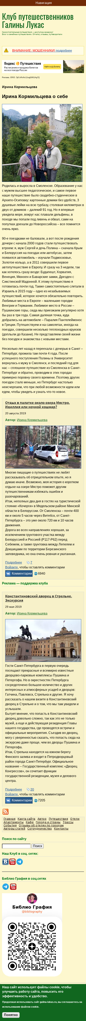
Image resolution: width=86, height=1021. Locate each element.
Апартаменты (14, 822)
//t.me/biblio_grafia (5, 886)
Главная (9, 818)
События (10, 825)
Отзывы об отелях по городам (41, 825)
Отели (74, 818)
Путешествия (58, 818)
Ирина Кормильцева (32, 420)
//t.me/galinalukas (19, 861)
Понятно (11, 1015)
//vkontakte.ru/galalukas (5, 861)
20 (32, 789)
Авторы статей (14, 828)
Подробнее (13, 562)
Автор (42, 818)
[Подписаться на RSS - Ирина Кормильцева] (43, 811)
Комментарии (22, 573)
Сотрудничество (39, 828)
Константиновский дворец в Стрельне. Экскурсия (38, 598)
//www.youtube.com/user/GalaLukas (12, 861)
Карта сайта (26, 818)
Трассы (68, 822)
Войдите (11, 567)
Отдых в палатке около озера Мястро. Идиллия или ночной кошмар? (37, 404)
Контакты (61, 828)
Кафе (30, 822)
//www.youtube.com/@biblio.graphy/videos (13, 886)
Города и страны (48, 822)
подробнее (42, 50)
